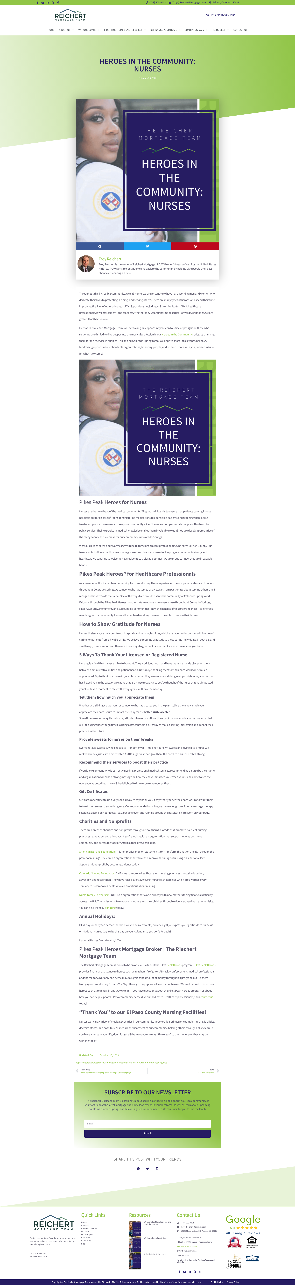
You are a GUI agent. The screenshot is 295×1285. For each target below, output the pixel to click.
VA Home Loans (87, 30)
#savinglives (161, 1062)
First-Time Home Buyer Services (123, 30)
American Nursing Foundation (97, 852)
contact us (206, 997)
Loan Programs (194, 30)
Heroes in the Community (177, 334)
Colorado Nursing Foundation (97, 873)
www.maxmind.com (192, 1282)
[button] (100, 246)
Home (51, 30)
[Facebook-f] (37, 2)
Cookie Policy (217, 1282)
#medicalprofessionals (92, 1062)
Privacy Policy (233, 1282)
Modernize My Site (110, 1282)
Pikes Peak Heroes (204, 965)
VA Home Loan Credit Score (155, 1238)
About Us (64, 30)
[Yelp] (53, 2)
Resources (218, 30)
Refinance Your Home (163, 30)
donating (110, 908)
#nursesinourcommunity (141, 1062)
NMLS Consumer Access (187, 1246)
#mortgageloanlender (116, 1062)
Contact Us (240, 30)
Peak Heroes (174, 965)
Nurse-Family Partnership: (95, 895)
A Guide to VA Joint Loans (155, 1254)
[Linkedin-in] (48, 2)
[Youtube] (42, 2)
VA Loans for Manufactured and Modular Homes (157, 1223)
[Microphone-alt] (58, 2)
